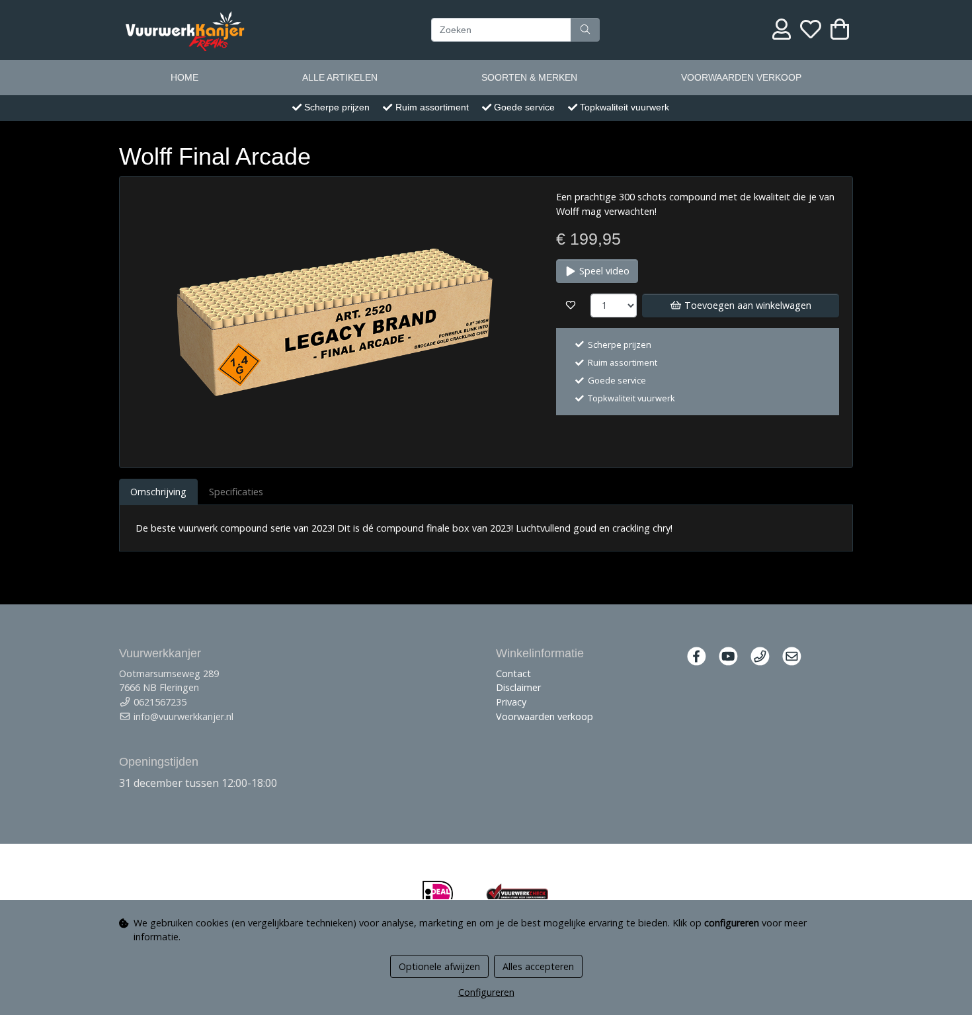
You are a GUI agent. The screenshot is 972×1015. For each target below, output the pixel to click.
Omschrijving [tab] (158, 491)
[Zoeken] (585, 30)
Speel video (603, 270)
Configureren (486, 992)
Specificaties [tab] (236, 491)
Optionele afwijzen (439, 966)
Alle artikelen (340, 77)
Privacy (511, 702)
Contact (513, 673)
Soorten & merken (529, 77)
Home (184, 77)
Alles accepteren (538, 966)
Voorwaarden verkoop (741, 77)
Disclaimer (518, 687)
